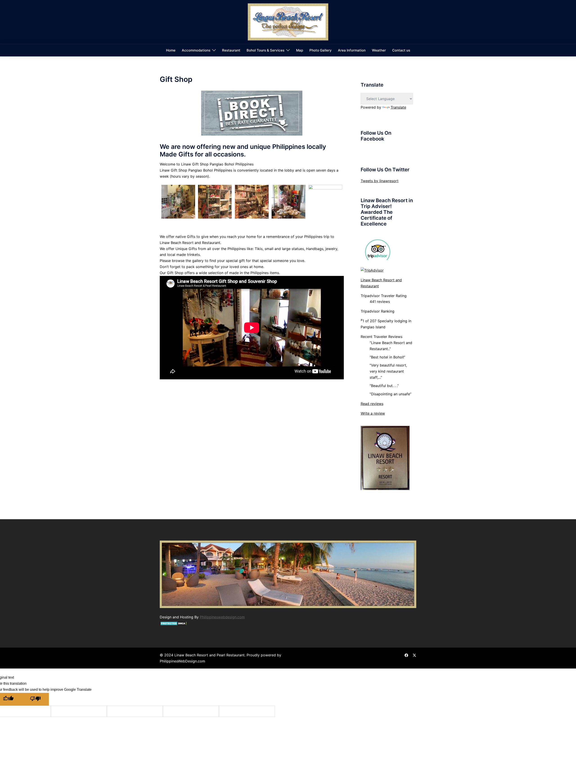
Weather (379, 50)
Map (299, 50)
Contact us (401, 50)
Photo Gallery (320, 50)
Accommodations (196, 50)
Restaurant (231, 50)
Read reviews (372, 403)
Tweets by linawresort (379, 181)
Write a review (373, 413)
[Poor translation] (35, 699)
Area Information (352, 50)
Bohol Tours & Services (265, 50)
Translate (398, 107)
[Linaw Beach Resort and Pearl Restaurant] (288, 21)
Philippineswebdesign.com (222, 617)
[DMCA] (173, 623)
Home (171, 50)
